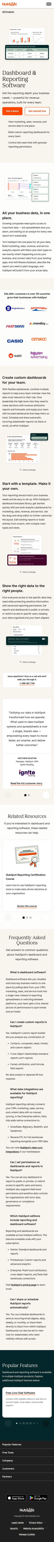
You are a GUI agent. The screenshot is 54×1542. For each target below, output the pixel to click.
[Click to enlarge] (27, 187)
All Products (8, 12)
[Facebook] (7, 1486)
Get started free (37, 111)
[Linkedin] (36, 1486)
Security (14, 1528)
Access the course (27, 906)
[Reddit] (44, 1486)
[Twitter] (29, 1486)
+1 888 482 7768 (27, 683)
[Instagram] (15, 1486)
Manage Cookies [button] (27, 1534)
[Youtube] (22, 1486)
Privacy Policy (35, 1522)
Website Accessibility (33, 1528)
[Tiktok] (51, 1486)
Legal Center (18, 1522)
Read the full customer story (26, 783)
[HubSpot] (9, 4)
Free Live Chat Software (20, 1393)
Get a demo (12, 111)
